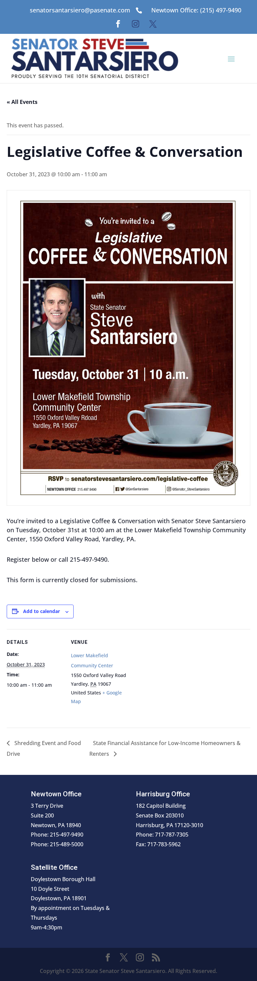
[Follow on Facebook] (118, 23)
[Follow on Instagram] (135, 23)
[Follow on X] (153, 23)
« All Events (22, 102)
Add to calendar (41, 611)
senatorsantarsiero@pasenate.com (80, 10)
